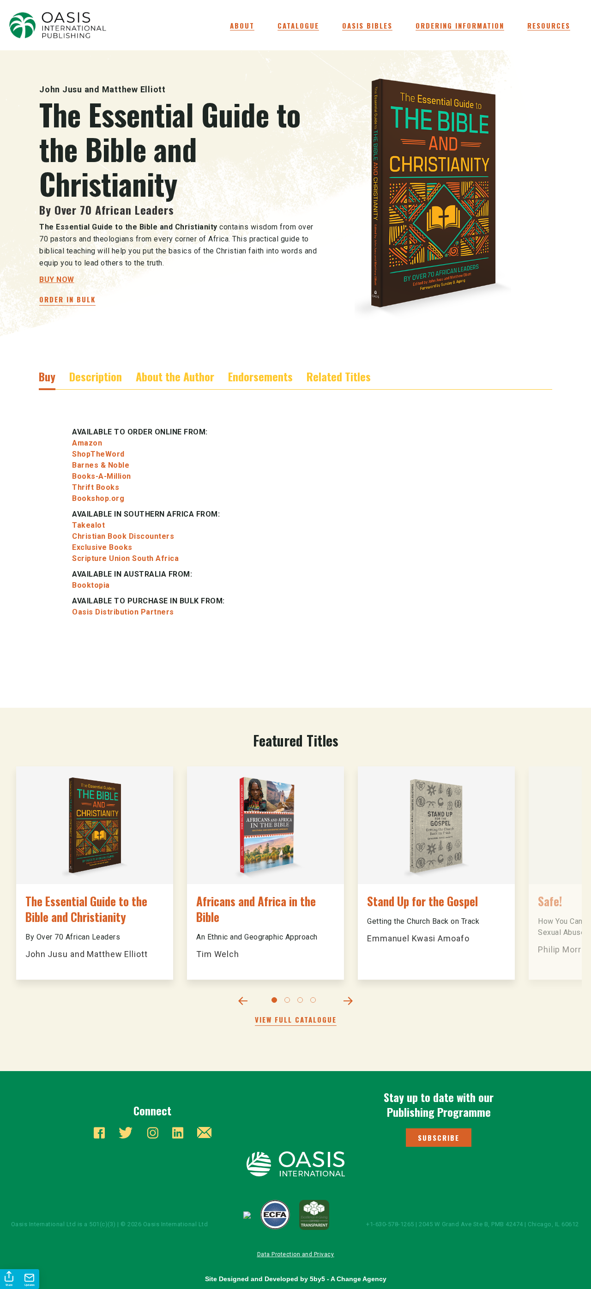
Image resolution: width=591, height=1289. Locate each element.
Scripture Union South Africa (125, 558)
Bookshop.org (98, 498)
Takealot (88, 525)
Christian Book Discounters (123, 536)
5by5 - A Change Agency (348, 1279)
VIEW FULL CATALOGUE (296, 1019)
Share (9, 1285)
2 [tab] (289, 1001)
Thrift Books (95, 487)
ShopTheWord (98, 454)
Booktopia (91, 585)
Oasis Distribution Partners (123, 612)
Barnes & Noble (100, 465)
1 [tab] (276, 1001)
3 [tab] (302, 1001)
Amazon (87, 443)
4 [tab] (315, 1001)
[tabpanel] (94, 873)
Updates (29, 1285)
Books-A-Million (101, 476)
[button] (438, 1137)
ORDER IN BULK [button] (67, 299)
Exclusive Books (102, 547)
